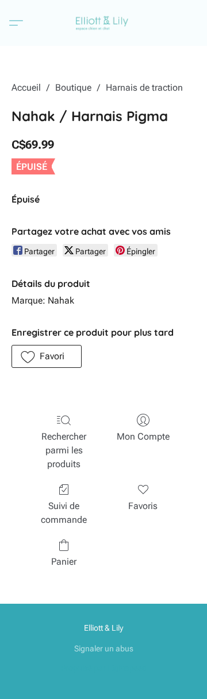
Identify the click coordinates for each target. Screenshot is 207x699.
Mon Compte (143, 436)
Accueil (26, 87)
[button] (104, 23)
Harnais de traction (144, 87)
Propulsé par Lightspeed (104, 668)
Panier (63, 561)
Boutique (73, 87)
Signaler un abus (103, 648)
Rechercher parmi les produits (63, 450)
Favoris (143, 505)
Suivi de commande (64, 512)
